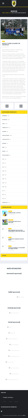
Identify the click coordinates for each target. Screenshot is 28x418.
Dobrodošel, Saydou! (14, 212)
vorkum (23, 415)
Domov (3, 12)
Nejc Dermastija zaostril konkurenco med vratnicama (16, 231)
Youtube (10, 401)
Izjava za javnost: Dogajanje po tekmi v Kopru (16, 248)
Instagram (16, 401)
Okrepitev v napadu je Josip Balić (16, 239)
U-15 (10, 12)
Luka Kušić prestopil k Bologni (14, 222)
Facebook (4, 401)
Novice (7, 12)
